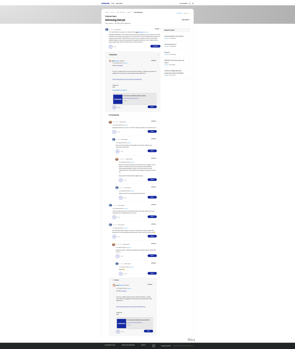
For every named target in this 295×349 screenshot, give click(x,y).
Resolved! (179, 13)
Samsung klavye (169, 44)
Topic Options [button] (185, 19)
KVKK (153, 346)
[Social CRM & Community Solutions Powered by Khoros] (191, 339)
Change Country (166, 346)
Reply (152, 107)
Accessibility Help (110, 345)
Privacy (143, 345)
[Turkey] (105, 3)
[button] (158, 29)
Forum (112, 3)
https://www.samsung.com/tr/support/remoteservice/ (127, 79)
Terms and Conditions (128, 345)
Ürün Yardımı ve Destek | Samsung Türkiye (134, 95)
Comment (155, 46)
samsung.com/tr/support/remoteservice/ (131, 98)
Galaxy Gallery (119, 3)
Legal (153, 345)
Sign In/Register (184, 3)
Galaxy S (147, 32)
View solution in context (118, 90)
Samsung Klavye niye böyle (173, 36)
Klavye (166, 52)
